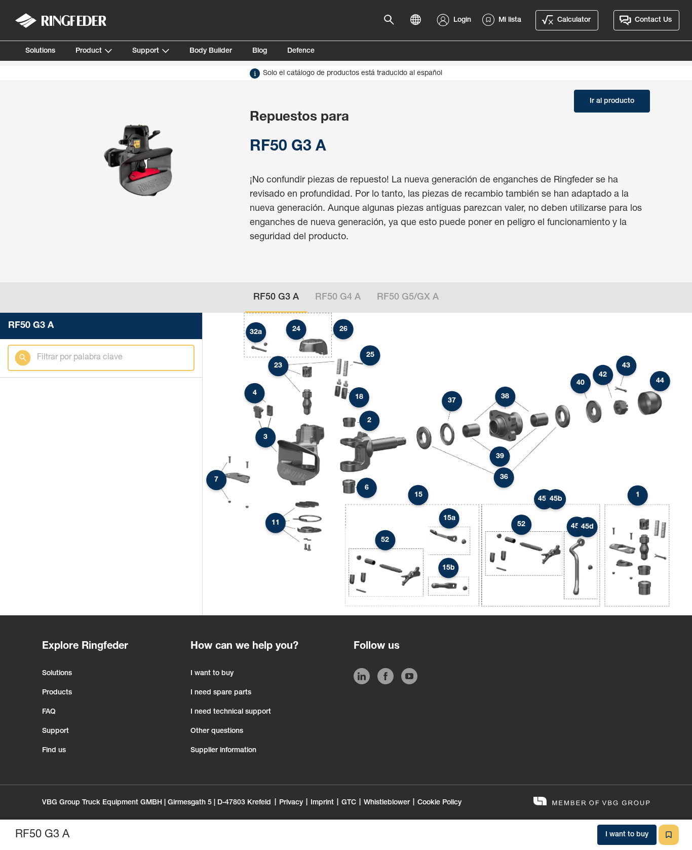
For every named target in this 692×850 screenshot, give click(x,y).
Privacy (291, 802)
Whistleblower (387, 802)
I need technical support (230, 712)
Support (145, 51)
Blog (259, 51)
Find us (54, 750)
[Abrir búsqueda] (392, 20)
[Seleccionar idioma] (418, 20)
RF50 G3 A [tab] (276, 297)
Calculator (574, 20)
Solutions (40, 51)
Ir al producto (612, 101)
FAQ (49, 712)
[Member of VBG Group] (591, 802)
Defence (301, 51)
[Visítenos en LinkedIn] (362, 678)
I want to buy (212, 673)
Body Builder (210, 51)
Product (88, 51)
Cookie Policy (439, 802)
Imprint (322, 802)
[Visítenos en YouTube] (409, 678)
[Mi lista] (669, 835)
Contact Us (653, 20)
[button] (638, 495)
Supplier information (223, 750)
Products (57, 692)
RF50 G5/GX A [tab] (408, 297)
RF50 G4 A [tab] (338, 297)
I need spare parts (220, 692)
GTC (348, 802)
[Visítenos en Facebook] (385, 678)
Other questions (216, 731)
